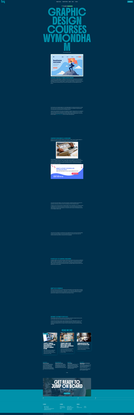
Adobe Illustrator (62, 406)
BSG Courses (69, 52)
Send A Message (46, 407)
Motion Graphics (69, 409)
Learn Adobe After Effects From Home (83, 344)
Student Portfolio (65, 1)
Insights (70, 1)
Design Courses (58, 1)
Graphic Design (69, 406)
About (73, 1)
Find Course (130, 1)
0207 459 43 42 (46, 406)
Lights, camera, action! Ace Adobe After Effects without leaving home (49, 346)
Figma (61, 408)
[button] (66, 372)
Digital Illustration (69, 408)
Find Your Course (67, 393)
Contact (76, 1)
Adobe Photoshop (62, 407)
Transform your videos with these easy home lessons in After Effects (67, 345)
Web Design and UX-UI (70, 407)
